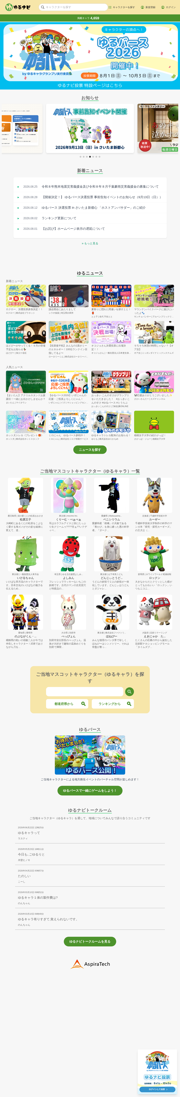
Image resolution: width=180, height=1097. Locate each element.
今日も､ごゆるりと (31, 854)
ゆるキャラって (29, 833)
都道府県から (63, 704)
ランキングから (110, 704)
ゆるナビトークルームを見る (90, 941)
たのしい (24, 876)
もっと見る (90, 243)
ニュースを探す (90, 449)
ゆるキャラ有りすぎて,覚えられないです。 (48, 919)
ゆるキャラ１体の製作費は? (38, 897)
